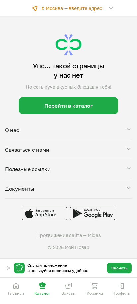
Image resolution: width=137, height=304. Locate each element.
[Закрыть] (8, 268)
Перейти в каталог (68, 105)
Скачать (119, 267)
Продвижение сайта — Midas (68, 235)
